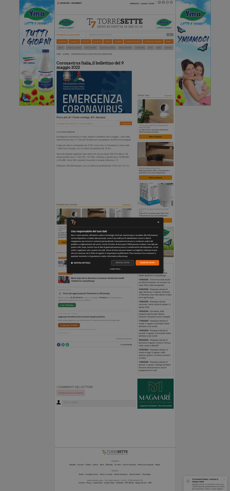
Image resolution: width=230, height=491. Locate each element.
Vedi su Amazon (155, 136)
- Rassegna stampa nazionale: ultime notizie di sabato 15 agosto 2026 (154, 304)
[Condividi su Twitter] (63, 345)
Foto (150, 48)
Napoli (169, 41)
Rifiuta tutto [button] (122, 263)
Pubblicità (119, 482)
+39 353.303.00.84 (75, 297)
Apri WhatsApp (68, 305)
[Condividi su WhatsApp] (67, 345)
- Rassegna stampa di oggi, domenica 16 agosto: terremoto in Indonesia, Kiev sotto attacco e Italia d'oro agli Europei (155, 293)
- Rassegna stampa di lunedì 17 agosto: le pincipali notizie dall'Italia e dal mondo (154, 323)
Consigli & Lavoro (74, 48)
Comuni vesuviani (129, 464)
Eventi (60, 48)
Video (159, 48)
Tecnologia (139, 48)
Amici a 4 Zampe (90, 48)
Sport (107, 41)
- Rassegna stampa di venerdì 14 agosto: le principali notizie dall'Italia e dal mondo (155, 333)
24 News (118, 41)
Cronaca (74, 41)
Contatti (168, 48)
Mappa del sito (141, 482)
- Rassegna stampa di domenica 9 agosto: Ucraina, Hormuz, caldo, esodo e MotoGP (155, 343)
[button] (80, 262)
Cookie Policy (109, 482)
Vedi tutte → (127, 205)
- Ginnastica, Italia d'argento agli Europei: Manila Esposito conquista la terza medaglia (154, 314)
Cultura (97, 41)
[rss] (171, 2)
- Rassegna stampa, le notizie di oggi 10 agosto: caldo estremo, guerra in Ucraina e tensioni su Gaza (154, 353)
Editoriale (109, 464)
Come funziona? (63, 333)
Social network (134, 474)
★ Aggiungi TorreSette (69, 325)
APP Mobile (129, 482)
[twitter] (163, 2)
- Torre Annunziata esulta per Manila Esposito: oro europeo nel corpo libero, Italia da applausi (154, 282)
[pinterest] (167, 2)
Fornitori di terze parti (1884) (120, 244)
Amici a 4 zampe (106, 474)
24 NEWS (66, 54)
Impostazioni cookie (97, 256)
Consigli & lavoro (91, 474)
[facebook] (159, 2)
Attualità (62, 41)
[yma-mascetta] (66, 23)
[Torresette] (115, 23)
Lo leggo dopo (126, 123)
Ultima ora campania (146, 464)
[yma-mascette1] (164, 23)
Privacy (89, 482)
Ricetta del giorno (107, 48)
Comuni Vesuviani (133, 41)
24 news (117, 464)
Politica (86, 41)
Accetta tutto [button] (147, 263)
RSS (150, 482)
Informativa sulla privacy (117, 256)
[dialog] (115, 245)
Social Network (125, 48)
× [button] (158, 222)
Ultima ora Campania (153, 41)
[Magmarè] (155, 394)
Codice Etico (98, 482)
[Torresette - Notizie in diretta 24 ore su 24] (115, 452)
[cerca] (169, 34)
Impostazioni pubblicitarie (117, 253)
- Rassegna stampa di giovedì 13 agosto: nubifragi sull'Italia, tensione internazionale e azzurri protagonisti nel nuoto (155, 366)
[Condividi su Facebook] (58, 345)
